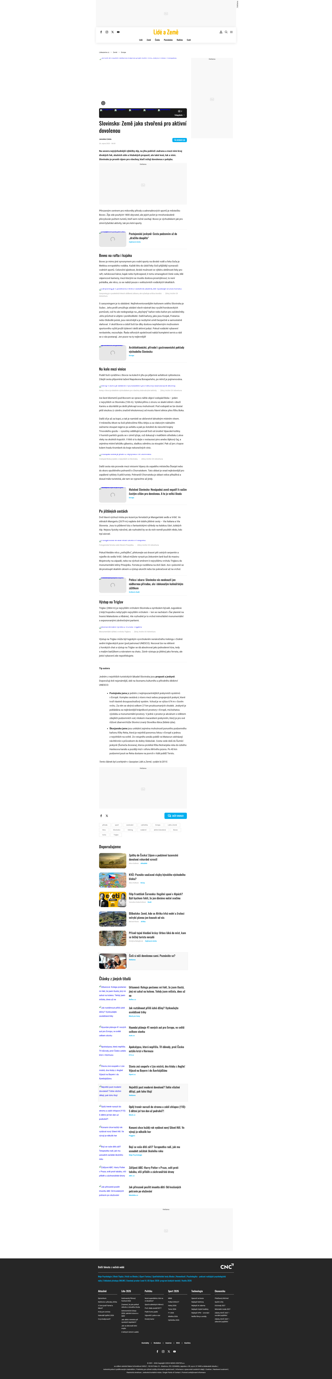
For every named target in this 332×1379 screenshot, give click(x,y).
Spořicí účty (219, 1302)
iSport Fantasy (145, 1276)
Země (149, 40)
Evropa (123, 52)
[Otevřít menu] (231, 32)
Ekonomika (220, 1291)
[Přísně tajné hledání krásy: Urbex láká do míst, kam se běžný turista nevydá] (112, 938)
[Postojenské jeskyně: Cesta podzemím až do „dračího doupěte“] (112, 239)
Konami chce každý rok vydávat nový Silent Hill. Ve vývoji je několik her (156, 1129)
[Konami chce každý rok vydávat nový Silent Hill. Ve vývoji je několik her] (112, 1133)
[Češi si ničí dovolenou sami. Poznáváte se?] (112, 961)
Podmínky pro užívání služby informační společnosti (155, 1369)
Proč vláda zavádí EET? (153, 1308)
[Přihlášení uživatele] (221, 32)
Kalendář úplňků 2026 (106, 1315)
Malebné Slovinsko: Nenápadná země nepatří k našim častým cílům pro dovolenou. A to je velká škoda (158, 491)
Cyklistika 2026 (173, 1320)
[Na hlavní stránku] (166, 32)
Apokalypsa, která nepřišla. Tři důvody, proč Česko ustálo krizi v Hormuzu (156, 1049)
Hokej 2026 (172, 1306)
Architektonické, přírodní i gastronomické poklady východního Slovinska (156, 349)
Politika (148, 1291)
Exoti (189, 40)
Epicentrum (102, 1298)
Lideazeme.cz (104, 52)
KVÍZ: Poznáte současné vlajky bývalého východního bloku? (157, 876)
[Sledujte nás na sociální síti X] (112, 32)
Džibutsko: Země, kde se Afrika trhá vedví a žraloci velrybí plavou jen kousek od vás (156, 915)
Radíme (180, 40)
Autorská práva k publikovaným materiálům (119, 1369)
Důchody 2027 (220, 1306)
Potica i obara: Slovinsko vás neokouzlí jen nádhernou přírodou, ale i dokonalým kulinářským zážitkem (156, 584)
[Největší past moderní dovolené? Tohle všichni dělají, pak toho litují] (112, 1092)
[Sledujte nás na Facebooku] (101, 32)
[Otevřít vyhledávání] (226, 32)
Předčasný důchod (221, 1298)
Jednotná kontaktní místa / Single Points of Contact (161, 1372)
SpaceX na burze (197, 1298)
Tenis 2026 (172, 1309)
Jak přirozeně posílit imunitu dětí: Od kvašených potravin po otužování (155, 1189)
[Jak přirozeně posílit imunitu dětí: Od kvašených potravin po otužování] (112, 1192)
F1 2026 (171, 1313)
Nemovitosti (180, 1276)
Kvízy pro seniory (104, 1312)
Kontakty (145, 1343)
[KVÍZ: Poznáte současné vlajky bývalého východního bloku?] (112, 880)
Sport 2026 (173, 1291)
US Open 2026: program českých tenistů (163, 1280)
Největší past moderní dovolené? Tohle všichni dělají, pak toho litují (154, 1089)
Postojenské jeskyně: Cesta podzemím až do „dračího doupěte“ (153, 236)
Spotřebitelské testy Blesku (164, 1276)
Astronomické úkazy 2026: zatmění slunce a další (129, 1313)
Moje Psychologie (105, 1276)
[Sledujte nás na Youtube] (118, 32)
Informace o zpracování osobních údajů (189, 1369)
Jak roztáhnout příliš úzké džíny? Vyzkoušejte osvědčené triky (153, 1010)
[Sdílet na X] (107, 816)
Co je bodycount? (104, 1319)
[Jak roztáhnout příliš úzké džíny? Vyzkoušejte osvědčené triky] (112, 1013)
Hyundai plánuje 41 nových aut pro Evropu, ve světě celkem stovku (156, 1029)
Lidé (141, 40)
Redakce (157, 1343)
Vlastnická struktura (133, 1372)
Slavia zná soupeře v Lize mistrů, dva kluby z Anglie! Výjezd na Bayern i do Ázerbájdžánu (157, 1068)
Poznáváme (168, 40)
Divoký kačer (149, 1319)
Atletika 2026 (173, 1316)
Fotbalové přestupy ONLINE (114, 1280)
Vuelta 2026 (187, 1280)
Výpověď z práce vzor (152, 1315)
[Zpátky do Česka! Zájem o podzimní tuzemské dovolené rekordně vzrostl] (112, 860)
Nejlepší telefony (197, 1302)
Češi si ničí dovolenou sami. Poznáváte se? (152, 956)
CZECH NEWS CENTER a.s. (175, 1363)
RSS (178, 1343)
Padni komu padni (151, 1312)
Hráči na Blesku (131, 1276)
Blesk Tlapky (118, 1276)
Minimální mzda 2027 (222, 1309)
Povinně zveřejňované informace (194, 1372)
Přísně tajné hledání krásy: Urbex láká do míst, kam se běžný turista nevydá (157, 935)
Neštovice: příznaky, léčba (107, 1302)
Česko (157, 40)
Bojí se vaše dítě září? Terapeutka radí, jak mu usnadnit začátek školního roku (154, 1149)
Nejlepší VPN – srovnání (200, 1313)
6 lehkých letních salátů (130, 1332)
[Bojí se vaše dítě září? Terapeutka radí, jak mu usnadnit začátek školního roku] (112, 1153)
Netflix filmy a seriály (198, 1316)
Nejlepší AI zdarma (198, 1306)
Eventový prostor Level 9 (136, 1280)
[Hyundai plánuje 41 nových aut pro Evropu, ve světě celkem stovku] (112, 1033)
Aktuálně (102, 1291)
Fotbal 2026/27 (173, 1302)
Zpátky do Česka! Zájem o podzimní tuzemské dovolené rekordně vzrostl (153, 857)
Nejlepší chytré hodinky (199, 1309)
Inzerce (168, 1343)
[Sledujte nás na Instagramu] (107, 32)
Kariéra (187, 1343)
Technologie (197, 1291)
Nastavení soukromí (220, 1369)
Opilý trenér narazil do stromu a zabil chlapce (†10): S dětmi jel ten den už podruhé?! (157, 1109)
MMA (170, 1298)
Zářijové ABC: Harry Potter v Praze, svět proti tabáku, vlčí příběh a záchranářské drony (153, 1169)
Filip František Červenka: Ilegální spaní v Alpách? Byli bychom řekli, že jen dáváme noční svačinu (156, 896)
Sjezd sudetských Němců (154, 1304)
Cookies (209, 1369)
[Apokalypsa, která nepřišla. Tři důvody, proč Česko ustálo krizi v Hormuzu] (112, 1052)
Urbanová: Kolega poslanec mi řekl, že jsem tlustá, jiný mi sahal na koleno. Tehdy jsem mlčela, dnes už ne (157, 991)
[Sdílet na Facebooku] (101, 816)
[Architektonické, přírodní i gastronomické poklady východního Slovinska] (112, 353)
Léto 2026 (126, 1291)
